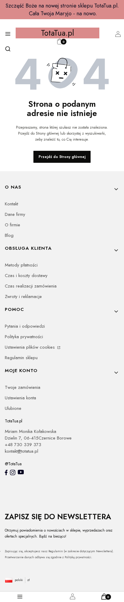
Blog (9, 235)
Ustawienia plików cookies (30, 347)
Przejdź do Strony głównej (62, 156)
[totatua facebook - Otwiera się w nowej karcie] (6, 472)
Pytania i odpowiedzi (25, 326)
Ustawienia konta (20, 398)
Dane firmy (15, 214)
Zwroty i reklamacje (23, 296)
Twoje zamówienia (22, 387)
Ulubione (13, 408)
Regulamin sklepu (21, 357)
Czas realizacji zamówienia (31, 286)
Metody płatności (21, 265)
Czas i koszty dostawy (26, 275)
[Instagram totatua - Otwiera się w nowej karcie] (12, 472)
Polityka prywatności (24, 336)
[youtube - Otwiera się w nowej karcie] (21, 472)
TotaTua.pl (57, 33)
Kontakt (11, 204)
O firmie (12, 225)
